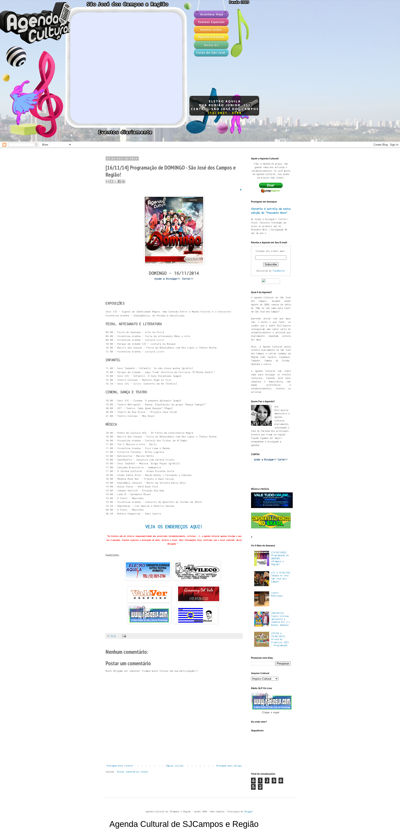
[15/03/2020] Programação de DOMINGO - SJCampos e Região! (280, 558)
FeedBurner (279, 271)
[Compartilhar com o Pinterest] (123, 181)
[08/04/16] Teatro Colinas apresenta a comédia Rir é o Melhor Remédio (280, 619)
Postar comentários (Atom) (132, 771)
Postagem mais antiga (228, 765)
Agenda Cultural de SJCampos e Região (184, 824)
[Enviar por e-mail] (107, 181)
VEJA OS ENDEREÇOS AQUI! (174, 526)
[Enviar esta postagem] (123, 636)
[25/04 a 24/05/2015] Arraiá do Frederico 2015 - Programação (280, 639)
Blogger (248, 811)
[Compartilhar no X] (115, 181)
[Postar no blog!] (111, 181)
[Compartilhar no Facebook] (119, 181)
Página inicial (174, 765)
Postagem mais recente (120, 765)
